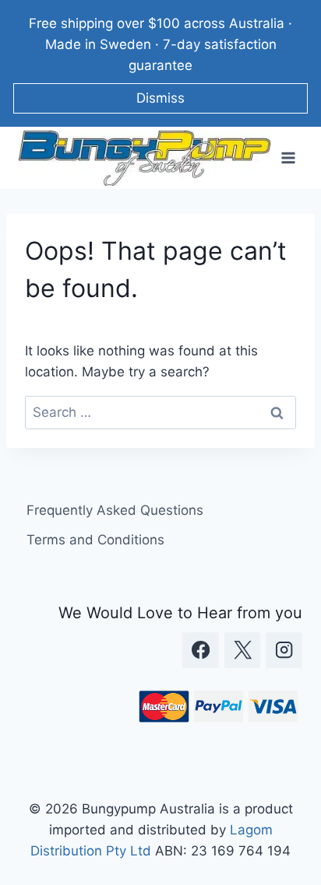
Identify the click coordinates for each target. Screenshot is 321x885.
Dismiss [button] (160, 98)
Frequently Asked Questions (114, 510)
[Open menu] (287, 158)
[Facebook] (200, 650)
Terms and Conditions (95, 539)
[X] (242, 650)
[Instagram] (284, 650)
